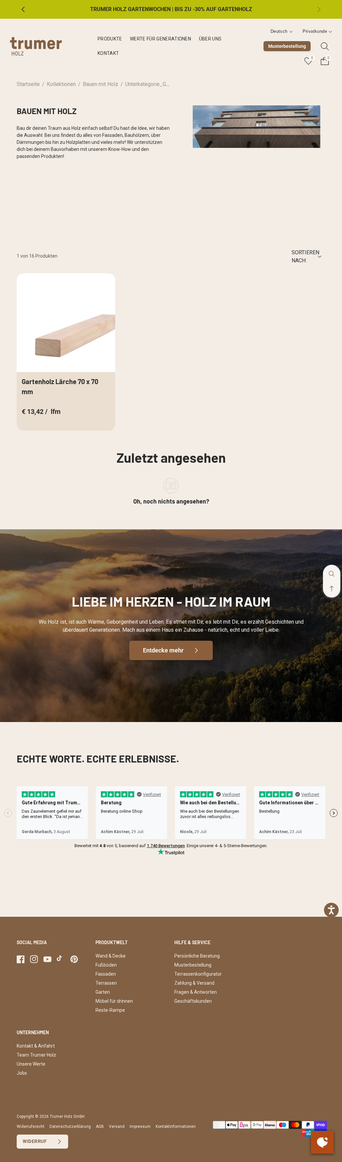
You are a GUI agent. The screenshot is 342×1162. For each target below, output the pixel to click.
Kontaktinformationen (176, 1126)
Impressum (140, 1126)
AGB (100, 1126)
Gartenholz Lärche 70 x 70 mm (60, 386)
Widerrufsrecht (30, 1126)
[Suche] (325, 46)
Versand (117, 1126)
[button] (331, 588)
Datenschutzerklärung (70, 1126)
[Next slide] (313, 9)
